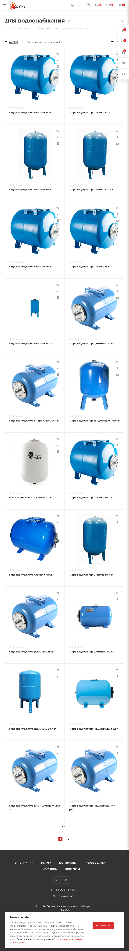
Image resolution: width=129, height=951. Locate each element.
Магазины (49, 869)
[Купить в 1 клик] (57, 66)
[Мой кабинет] (88, 5)
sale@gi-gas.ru (67, 896)
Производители (96, 862)
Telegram (65, 880)
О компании (24, 862)
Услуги (46, 862)
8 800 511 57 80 (65, 890)
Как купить (67, 862)
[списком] (117, 42)
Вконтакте (57, 880)
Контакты (72, 869)
